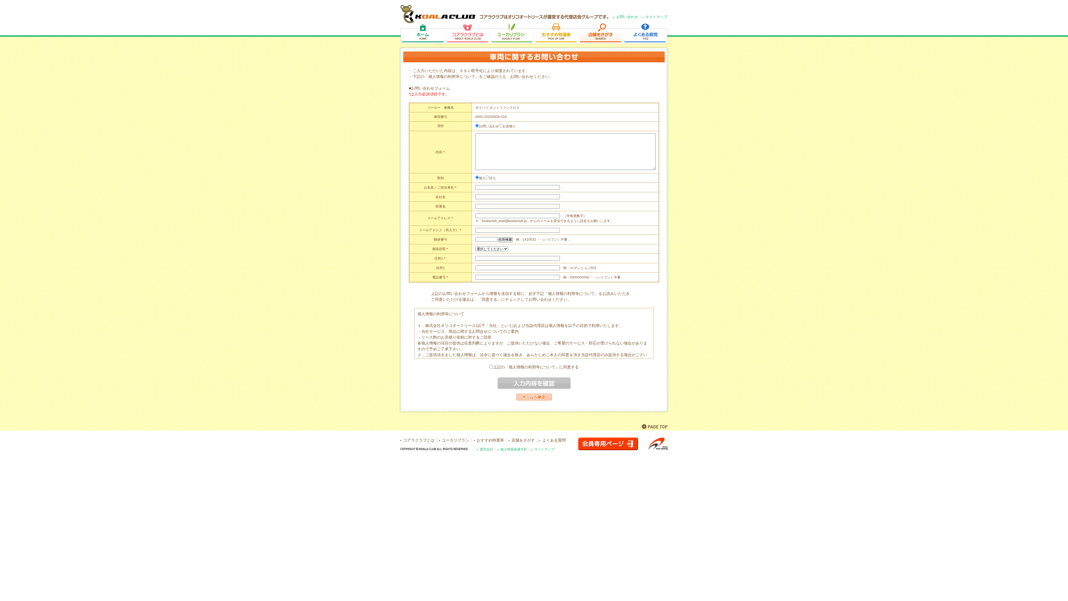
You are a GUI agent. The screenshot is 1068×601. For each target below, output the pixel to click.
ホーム (422, 34)
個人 (482, 178)
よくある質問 (645, 34)
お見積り (509, 126)
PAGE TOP (655, 426)
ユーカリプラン (512, 34)
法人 (492, 178)
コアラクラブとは (467, 34)
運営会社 (486, 449)
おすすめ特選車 (556, 34)
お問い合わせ (627, 17)
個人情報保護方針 (513, 449)
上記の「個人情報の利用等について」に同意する (536, 367)
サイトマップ (656, 17)
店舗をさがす (600, 34)
